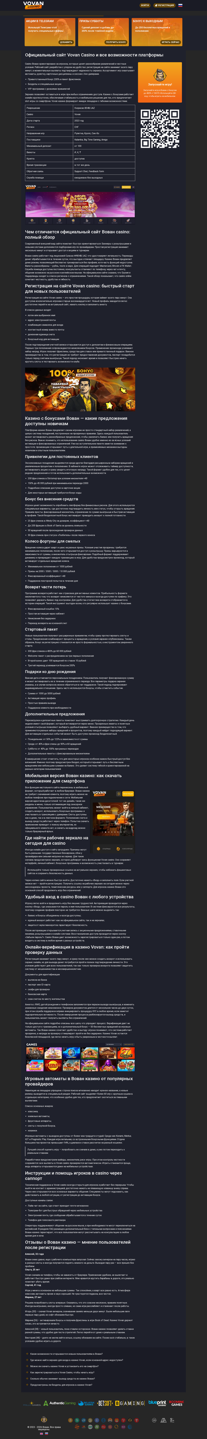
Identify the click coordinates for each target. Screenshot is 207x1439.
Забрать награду (169, 42)
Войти (145, 5)
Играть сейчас (117, 42)
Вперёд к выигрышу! (160, 92)
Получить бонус (62, 42)
